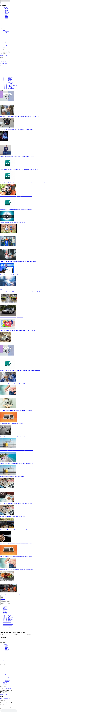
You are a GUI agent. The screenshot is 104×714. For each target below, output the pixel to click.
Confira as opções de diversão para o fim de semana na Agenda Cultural (16, 103)
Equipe (6, 32)
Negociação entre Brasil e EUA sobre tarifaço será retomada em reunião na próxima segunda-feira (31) (23, 182)
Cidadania (6, 16)
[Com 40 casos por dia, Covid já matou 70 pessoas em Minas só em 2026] (8, 381)
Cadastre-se (5, 25)
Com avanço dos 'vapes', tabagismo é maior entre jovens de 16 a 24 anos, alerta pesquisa (20, 370)
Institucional (7, 31)
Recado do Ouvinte (8, 41)
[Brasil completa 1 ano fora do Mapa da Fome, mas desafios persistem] (7, 581)
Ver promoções (7, 43)
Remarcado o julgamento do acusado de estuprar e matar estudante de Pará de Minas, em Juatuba (17, 156)
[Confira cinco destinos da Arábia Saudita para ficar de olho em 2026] (8, 474)
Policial (6, 9)
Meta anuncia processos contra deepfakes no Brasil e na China (11, 274)
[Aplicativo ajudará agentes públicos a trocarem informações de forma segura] (8, 286)
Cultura (6, 14)
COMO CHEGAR (3, 55)
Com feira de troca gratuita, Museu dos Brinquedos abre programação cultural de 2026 (15, 357)
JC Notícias (5, 7)
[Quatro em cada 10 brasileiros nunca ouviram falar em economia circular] (7, 514)
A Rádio (4, 30)
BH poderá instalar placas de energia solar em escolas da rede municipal (16, 410)
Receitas (6, 672)
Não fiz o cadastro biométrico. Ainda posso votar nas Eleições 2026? (12, 423)
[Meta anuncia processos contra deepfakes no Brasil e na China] (7, 272)
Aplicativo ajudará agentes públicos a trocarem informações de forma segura (13, 287)
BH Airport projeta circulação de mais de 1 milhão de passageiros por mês (16, 450)
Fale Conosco (5, 47)
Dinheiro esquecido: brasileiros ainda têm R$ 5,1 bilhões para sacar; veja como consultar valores (16, 503)
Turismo (6, 17)
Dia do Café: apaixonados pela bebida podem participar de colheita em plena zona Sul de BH (16, 343)
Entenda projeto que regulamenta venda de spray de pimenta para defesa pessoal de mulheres (16, 543)
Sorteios (6, 657)
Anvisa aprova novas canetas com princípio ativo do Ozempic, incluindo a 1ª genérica (15, 396)
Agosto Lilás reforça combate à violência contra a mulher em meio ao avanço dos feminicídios (16, 129)
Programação (5, 45)
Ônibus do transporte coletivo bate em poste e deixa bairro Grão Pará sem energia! (18, 142)
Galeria (6, 38)
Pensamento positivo (8, 19)
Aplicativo (4, 608)
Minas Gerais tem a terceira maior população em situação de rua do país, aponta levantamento (16, 436)
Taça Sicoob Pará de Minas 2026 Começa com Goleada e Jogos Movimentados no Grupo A (16, 234)
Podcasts (4, 24)
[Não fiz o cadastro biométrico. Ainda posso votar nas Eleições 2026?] (8, 421)
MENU (2, 90)
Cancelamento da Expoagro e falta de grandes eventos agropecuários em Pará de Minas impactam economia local (19, 116)
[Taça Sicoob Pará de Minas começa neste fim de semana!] (8, 246)
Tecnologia (7, 12)
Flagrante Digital (5, 22)
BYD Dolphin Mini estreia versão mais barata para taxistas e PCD (11, 317)
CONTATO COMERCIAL (5, 698)
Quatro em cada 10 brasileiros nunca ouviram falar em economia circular (12, 516)
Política (6, 656)
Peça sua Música (7, 40)
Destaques (6, 10)
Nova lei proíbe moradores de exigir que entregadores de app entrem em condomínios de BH (16, 196)
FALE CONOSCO (3, 63)
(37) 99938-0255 (3, 61)
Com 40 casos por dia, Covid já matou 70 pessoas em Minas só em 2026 (12, 383)
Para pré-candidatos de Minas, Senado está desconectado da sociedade (16, 529)
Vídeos (4, 23)
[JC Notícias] (2, 72)
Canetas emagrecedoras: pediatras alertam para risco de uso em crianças (16, 569)
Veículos (6, 13)
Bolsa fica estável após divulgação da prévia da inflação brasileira (15, 490)
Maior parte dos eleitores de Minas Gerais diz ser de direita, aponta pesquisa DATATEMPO (16, 556)
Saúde (6, 15)
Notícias (6, 8)
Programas (6, 669)
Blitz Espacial (7, 37)
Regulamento (7, 44)
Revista (6, 36)
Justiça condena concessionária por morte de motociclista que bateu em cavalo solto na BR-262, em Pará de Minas (19, 169)
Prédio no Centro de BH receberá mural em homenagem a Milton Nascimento (17, 330)
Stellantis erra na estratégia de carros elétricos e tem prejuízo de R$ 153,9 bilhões (14, 304)
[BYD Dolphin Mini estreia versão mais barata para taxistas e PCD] (8, 315)
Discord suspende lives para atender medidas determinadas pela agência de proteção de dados (16, 209)
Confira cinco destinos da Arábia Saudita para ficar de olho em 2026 (12, 476)
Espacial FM (5, 607)
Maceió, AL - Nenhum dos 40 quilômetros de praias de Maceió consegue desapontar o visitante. (16, 463)
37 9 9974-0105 (3, 713)
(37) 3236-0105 (8, 688)
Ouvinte (4, 39)
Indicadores (7, 658)
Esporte (6, 11)
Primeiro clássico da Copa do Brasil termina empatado (12, 222)
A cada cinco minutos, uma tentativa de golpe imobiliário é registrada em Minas (18, 261)
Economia (6, 18)
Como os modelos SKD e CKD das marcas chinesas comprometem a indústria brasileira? (20, 291)
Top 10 (6, 670)
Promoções (4, 42)
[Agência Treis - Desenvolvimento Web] (13, 707)
